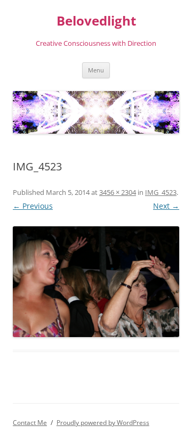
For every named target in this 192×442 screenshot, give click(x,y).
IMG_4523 (161, 192)
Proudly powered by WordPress (103, 422)
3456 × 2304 (117, 192)
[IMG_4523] (96, 281)
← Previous (33, 206)
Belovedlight (96, 21)
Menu (96, 70)
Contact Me (30, 422)
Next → (166, 206)
